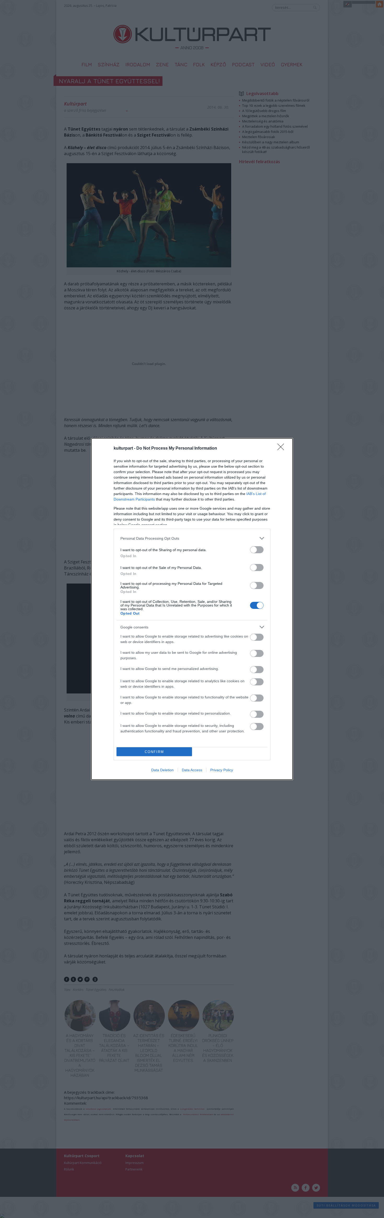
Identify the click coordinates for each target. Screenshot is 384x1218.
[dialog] (192, 609)
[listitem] (192, 538)
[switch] (257, 549)
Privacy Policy (221, 770)
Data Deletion (162, 770)
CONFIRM (154, 752)
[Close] (282, 449)
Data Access (192, 770)
